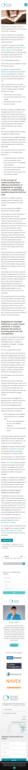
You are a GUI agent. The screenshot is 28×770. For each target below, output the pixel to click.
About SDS (23, 727)
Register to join (21, 500)
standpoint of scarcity (16, 449)
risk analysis (10, 462)
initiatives (7, 63)
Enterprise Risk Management (18, 722)
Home (24, 717)
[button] (25, 4)
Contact (24, 730)
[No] (25, 765)
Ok (14, 767)
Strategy (24, 719)
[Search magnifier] (24, 563)
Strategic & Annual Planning (10, 546)
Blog (25, 724)
